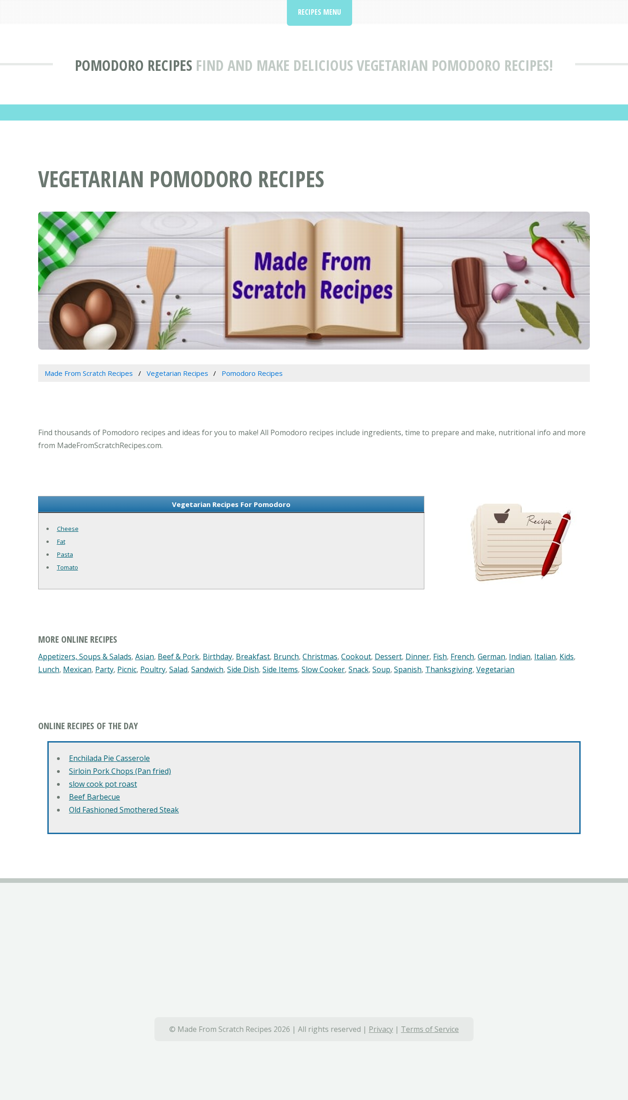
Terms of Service (430, 1029)
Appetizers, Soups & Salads (84, 656)
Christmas (320, 656)
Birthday (217, 656)
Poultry (153, 669)
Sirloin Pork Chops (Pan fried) (120, 771)
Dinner (417, 656)
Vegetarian (495, 669)
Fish (440, 656)
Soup (381, 669)
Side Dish (243, 669)
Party (104, 669)
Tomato (67, 567)
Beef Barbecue (94, 797)
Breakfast (253, 656)
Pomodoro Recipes (133, 65)
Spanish (408, 669)
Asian (144, 656)
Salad (178, 669)
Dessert (388, 656)
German (491, 656)
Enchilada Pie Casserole (109, 758)
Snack (358, 669)
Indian (520, 656)
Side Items (280, 669)
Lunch (48, 669)
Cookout (356, 656)
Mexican (77, 669)
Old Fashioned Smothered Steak (124, 810)
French (462, 656)
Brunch (286, 656)
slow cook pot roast (103, 784)
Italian (545, 656)
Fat (61, 541)
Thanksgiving (449, 669)
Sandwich (207, 669)
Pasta (65, 554)
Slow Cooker (323, 669)
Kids (566, 656)
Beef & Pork (178, 656)
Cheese (68, 528)
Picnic (127, 669)
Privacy (381, 1029)
